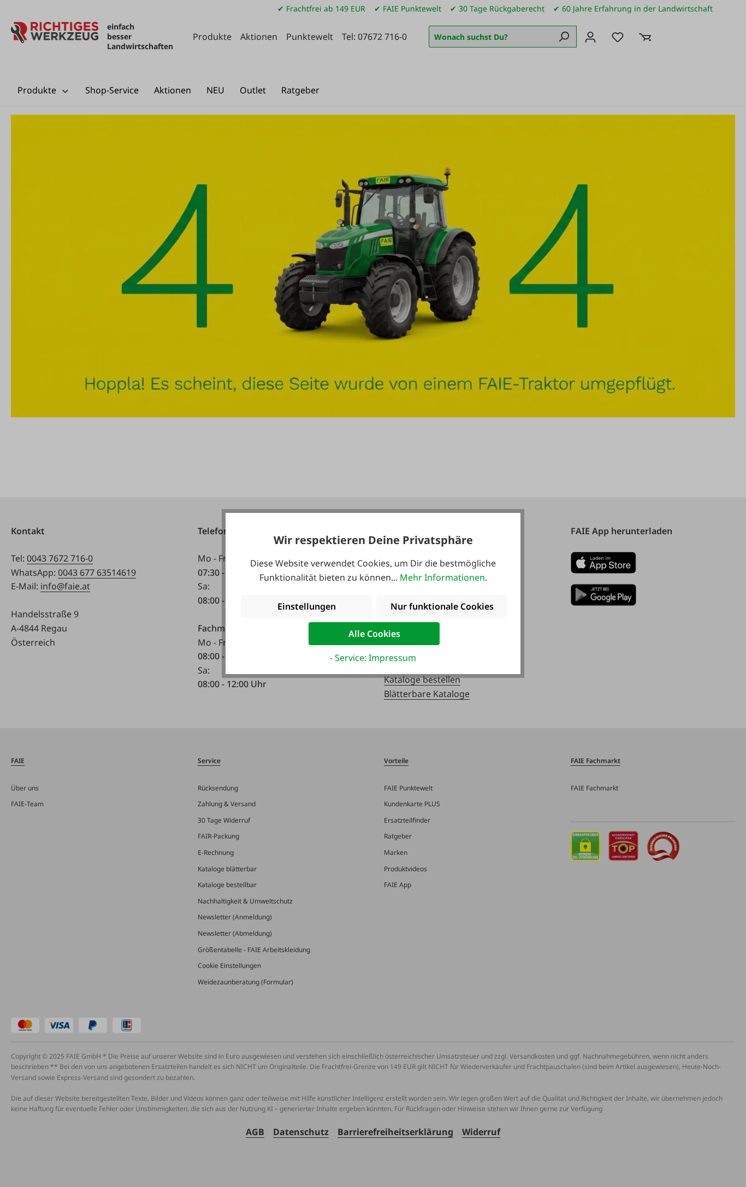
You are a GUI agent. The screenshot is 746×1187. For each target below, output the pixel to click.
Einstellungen (306, 606)
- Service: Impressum (373, 658)
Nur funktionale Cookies (442, 606)
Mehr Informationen (442, 577)
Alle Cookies (374, 634)
